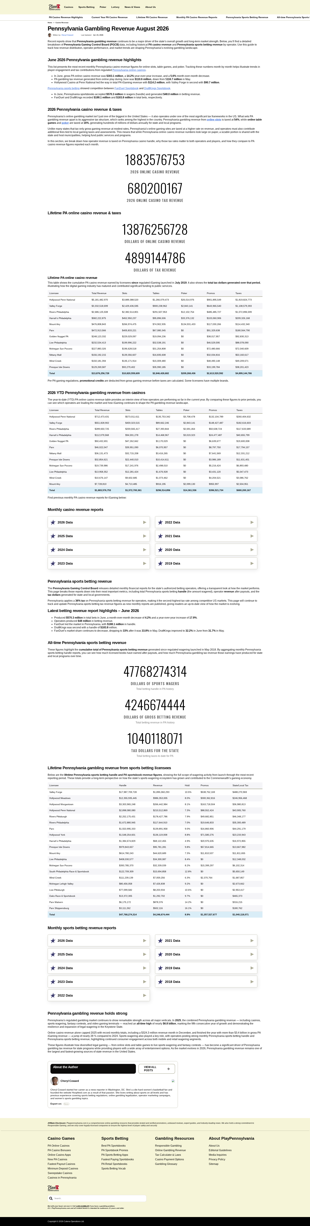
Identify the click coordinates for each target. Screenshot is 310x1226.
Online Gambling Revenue (170, 1150)
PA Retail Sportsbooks (114, 1164)
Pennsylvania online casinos (129, 70)
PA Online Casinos (58, 1145)
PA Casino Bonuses (59, 1150)
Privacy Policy (217, 1159)
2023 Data (65, 563)
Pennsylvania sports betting (64, 88)
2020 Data (172, 550)
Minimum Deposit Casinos (63, 1168)
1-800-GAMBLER (82, 1206)
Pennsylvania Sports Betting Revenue (247, 17)
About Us (214, 1145)
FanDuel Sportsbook (126, 88)
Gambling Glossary (166, 1164)
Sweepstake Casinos (60, 1173)
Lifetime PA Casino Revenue (152, 17)
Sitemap (213, 1164)
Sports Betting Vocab (113, 1168)
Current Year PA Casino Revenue (110, 17)
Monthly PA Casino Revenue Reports (196, 17)
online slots (214, 119)
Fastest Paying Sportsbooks (117, 1159)
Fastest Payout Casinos (61, 1164)
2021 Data (172, 536)
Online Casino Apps (59, 1154)
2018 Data (172, 982)
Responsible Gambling (168, 1145)
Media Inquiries (218, 1154)
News (66, 1104)
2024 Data (65, 550)
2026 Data (65, 522)
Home (50, 22)
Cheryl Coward (70, 1081)
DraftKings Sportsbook (157, 88)
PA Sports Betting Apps (114, 1154)
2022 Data (172, 522)
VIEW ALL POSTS (150, 1069)
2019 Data (172, 563)
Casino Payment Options (169, 1159)
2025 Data (65, 536)
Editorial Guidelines (220, 1150)
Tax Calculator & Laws (168, 1154)
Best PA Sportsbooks (113, 1145)
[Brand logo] (54, 7)
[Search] (51, 1198)
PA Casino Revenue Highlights (66, 17)
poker (65, 122)
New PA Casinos (57, 1159)
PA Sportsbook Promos (114, 1150)
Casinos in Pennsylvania (62, 1177)
